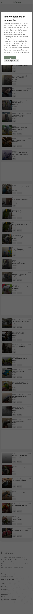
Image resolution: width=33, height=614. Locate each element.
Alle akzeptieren (10, 58)
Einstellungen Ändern (12, 60)
